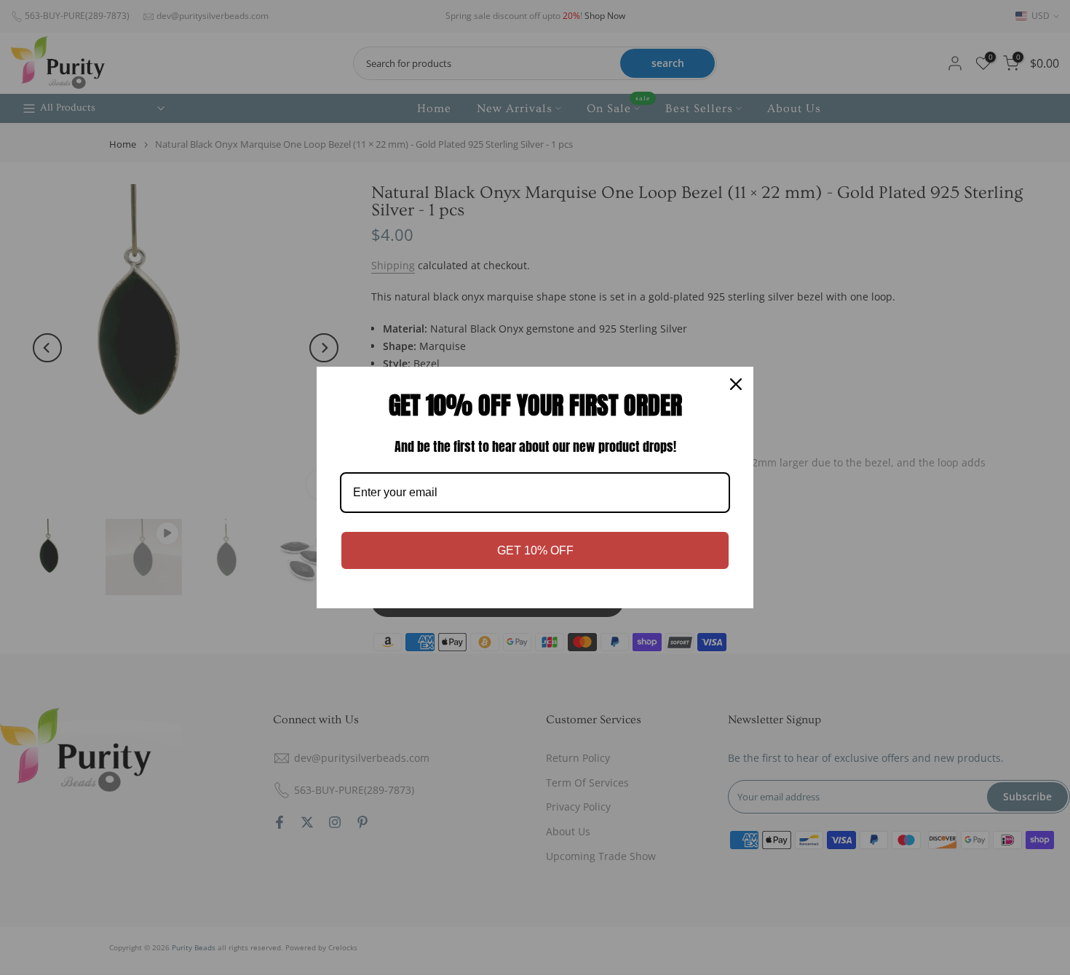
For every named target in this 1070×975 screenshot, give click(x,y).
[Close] (735, 384)
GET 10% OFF (535, 550)
